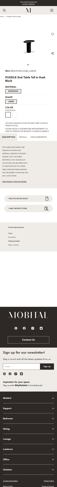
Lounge (7, 439)
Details (23, 137)
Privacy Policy (49, 481)
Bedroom (8, 418)
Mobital (7, 398)
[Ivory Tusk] (15, 115)
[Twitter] (21, 373)
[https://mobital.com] (28, 317)
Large (11, 101)
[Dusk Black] (8, 115)
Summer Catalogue (28, 4)
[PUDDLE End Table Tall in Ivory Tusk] (16, 118)
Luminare (8, 449)
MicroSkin (13, 91)
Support (7, 408)
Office (6, 459)
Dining (6, 428)
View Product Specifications (14, 182)
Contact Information (10, 481)
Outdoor (7, 469)
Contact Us (28, 340)
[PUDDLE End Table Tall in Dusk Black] (8, 118)
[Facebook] (10, 373)
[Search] (4, 10)
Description (8, 137)
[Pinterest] (4, 373)
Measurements (39, 137)
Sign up (47, 366)
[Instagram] (15, 373)
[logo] (28, 10)
